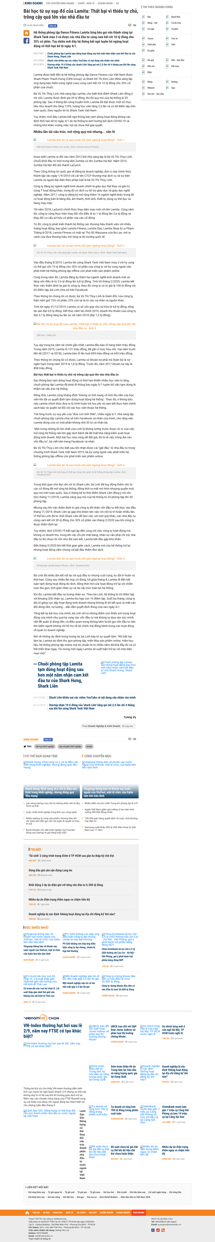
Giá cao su (92, 1197)
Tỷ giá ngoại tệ (55, 1192)
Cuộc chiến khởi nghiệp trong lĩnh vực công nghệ (51, 812)
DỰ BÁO (46, 1212)
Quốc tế (27, 1002)
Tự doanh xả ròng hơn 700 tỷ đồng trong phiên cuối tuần (124, 1110)
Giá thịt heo (68, 1197)
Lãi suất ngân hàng (157, 1192)
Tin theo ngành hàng (157, 7)
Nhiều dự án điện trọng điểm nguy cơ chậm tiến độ (59, 899)
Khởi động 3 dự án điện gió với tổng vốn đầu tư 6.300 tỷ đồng (66, 885)
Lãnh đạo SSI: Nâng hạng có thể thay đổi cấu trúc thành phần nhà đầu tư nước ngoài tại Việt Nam (83, 1144)
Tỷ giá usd (69, 1192)
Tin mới (35, 850)
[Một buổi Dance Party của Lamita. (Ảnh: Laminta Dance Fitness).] (85, 140)
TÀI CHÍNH (81, 1212)
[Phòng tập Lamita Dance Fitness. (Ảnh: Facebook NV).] (85, 559)
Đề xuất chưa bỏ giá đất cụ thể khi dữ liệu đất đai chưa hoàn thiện (124, 1150)
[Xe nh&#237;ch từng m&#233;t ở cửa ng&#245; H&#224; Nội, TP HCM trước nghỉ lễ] (150, 1031)
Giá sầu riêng (54, 1197)
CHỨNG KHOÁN (106, 1212)
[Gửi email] (134, 25)
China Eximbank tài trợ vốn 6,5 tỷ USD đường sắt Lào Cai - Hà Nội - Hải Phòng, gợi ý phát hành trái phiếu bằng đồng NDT (118, 955)
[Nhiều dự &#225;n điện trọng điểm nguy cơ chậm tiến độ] (150, 1152)
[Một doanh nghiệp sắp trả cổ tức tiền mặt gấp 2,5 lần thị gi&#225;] (81, 977)
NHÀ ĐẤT (93, 1212)
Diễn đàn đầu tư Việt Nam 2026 (135, 1197)
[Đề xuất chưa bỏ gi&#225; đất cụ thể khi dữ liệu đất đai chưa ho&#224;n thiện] (99, 1152)
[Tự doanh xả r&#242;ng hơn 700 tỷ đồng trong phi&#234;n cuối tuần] (99, 1112)
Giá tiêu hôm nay (137, 1192)
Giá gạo (80, 1197)
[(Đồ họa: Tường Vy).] (85, 326)
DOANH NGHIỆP (123, 1212)
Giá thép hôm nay (36, 1197)
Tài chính (166, 1122)
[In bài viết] (130, 25)
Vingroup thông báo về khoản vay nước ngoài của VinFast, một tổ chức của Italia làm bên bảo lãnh (108, 792)
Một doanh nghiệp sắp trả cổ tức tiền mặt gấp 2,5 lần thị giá (79, 985)
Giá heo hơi (108, 1192)
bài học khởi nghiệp (45, 746)
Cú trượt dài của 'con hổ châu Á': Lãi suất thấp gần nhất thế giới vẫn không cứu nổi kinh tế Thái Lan (41, 992)
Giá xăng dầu (175, 1192)
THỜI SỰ (36, 1212)
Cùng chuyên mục (98, 756)
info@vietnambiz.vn (44, 1236)
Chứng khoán (108, 996)
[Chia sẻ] (26, 41)
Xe (117, 3)
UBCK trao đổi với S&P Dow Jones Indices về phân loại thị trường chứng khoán (124, 1031)
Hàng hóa (115, 1082)
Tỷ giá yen (82, 1192)
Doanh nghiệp (69, 957)
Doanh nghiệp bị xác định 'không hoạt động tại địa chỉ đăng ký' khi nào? (72, 914)
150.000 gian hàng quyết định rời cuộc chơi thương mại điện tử (111, 820)
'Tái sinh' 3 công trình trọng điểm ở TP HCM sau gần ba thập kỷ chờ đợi (71, 856)
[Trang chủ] (26, 33)
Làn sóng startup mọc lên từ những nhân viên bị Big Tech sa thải (53, 804)
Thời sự (32, 890)
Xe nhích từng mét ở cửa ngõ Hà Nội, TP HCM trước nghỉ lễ (173, 1030)
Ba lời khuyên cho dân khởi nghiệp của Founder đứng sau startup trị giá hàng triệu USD (50, 831)
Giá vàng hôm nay (36, 1192)
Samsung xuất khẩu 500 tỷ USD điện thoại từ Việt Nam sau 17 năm (110, 828)
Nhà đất (32, 860)
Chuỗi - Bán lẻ (86, 3)
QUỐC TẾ (69, 1212)
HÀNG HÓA (57, 1212)
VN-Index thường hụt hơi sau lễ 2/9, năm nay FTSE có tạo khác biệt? (53, 1031)
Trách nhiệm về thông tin (40, 1239)
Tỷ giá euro (95, 1192)
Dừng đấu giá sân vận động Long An (50, 870)
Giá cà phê (122, 1192)
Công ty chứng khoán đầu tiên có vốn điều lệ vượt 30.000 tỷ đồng (118, 987)
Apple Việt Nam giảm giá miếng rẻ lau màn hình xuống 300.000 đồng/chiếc (109, 811)
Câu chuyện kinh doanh (60, 3)
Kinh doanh (33, 3)
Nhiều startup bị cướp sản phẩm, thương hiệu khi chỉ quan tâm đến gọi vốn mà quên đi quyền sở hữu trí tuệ (52, 821)
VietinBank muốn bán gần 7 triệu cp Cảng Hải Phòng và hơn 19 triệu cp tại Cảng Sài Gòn (175, 1112)
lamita (89, 746)
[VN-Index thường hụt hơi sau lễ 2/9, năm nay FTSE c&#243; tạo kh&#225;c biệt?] (55, 1063)
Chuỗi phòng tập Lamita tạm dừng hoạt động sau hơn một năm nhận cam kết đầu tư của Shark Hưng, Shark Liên (91, 55)
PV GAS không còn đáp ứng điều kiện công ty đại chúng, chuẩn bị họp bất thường (79, 947)
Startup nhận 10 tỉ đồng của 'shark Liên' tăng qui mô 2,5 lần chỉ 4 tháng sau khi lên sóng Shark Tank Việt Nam (91, 66)
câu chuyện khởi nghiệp (70, 746)
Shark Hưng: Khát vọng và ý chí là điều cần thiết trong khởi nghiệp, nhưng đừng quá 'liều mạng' (51, 792)
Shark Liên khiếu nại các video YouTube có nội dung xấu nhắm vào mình (83, 60)
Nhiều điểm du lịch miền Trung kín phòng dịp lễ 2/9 (111, 803)
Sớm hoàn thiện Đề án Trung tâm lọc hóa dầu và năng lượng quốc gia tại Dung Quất (124, 1071)
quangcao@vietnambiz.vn (169, 1224)
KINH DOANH (138, 1212)
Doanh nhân (105, 3)
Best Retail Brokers (109, 1197)
